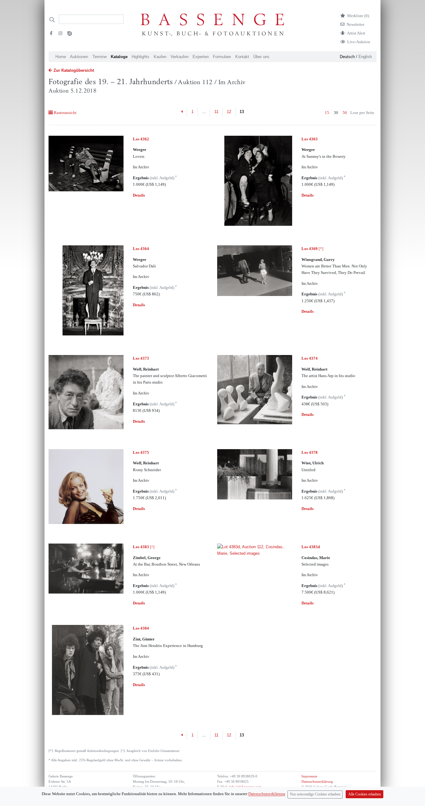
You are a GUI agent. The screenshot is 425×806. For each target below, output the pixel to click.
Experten (201, 56)
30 (336, 112)
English (365, 56)
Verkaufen (179, 56)
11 (216, 111)
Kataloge (119, 56)
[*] (312, 248)
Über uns (261, 56)
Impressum (309, 776)
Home (60, 56)
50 (345, 112)
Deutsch (347, 56)
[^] (143, 546)
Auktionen (79, 56)
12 (229, 111)
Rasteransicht (65, 112)
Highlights (140, 56)
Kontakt (242, 56)
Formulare (222, 56)
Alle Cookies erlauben (364, 794)
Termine (99, 56)
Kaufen (160, 56)
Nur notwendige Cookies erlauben (315, 794)
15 (327, 112)
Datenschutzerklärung (317, 781)
